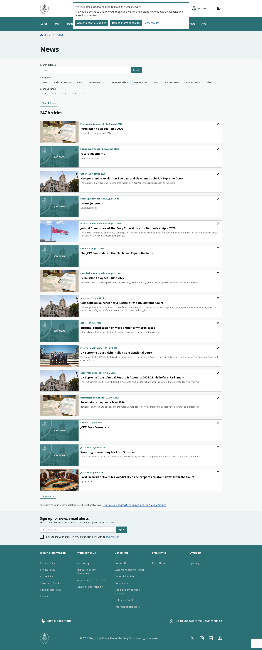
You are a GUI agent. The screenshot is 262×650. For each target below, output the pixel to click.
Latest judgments (171, 82)
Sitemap (44, 596)
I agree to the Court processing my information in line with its (82, 536)
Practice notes (140, 82)
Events (155, 82)
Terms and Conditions (52, 583)
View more (48, 496)
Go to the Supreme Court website (198, 621)
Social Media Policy (50, 589)
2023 (74, 93)
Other (208, 82)
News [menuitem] (191, 23)
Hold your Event (124, 600)
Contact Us (121, 563)
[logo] (44, 8)
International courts (97, 82)
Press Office (159, 563)
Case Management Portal (129, 569)
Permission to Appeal (62, 82)
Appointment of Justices (91, 580)
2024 (64, 93)
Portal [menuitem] (56, 23)
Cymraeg (195, 563)
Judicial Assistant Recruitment (86, 571)
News (60, 34)
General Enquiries (125, 576)
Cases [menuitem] (44, 23)
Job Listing (83, 563)
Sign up (121, 529)
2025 (54, 93)
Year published (48, 88)
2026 (44, 93)
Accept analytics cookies (91, 23)
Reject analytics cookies (126, 23)
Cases (44, 82)
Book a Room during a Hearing (127, 591)
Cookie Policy (47, 563)
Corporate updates (120, 82)
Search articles (48, 64)
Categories (46, 77)
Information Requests (127, 606)
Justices (80, 82)
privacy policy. (112, 536)
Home (47, 35)
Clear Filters (49, 103)
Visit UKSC (203, 8)
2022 (84, 93)
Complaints (121, 583)
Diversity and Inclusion (90, 586)
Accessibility (47, 576)
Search (136, 70)
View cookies (152, 23)
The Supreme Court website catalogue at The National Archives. (134, 504)
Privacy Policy (47, 569)
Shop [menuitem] (203, 23)
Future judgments (192, 82)
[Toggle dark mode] (218, 8)
